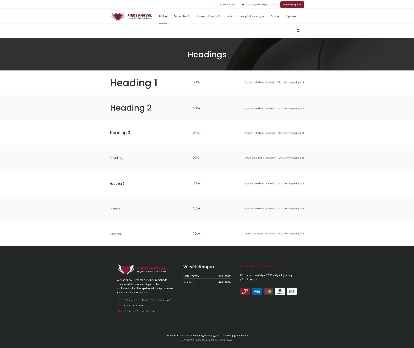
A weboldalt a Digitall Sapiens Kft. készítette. (207, 339)
